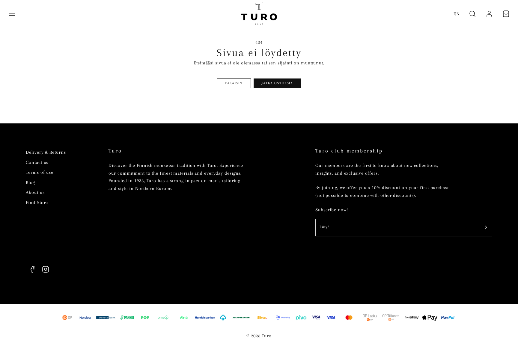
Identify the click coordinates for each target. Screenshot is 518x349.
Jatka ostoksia (277, 83)
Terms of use (39, 172)
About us (35, 192)
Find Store (37, 202)
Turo (115, 151)
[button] (12, 14)
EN (457, 13)
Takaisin (234, 83)
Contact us (37, 162)
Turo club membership (349, 151)
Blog (30, 182)
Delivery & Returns (46, 152)
